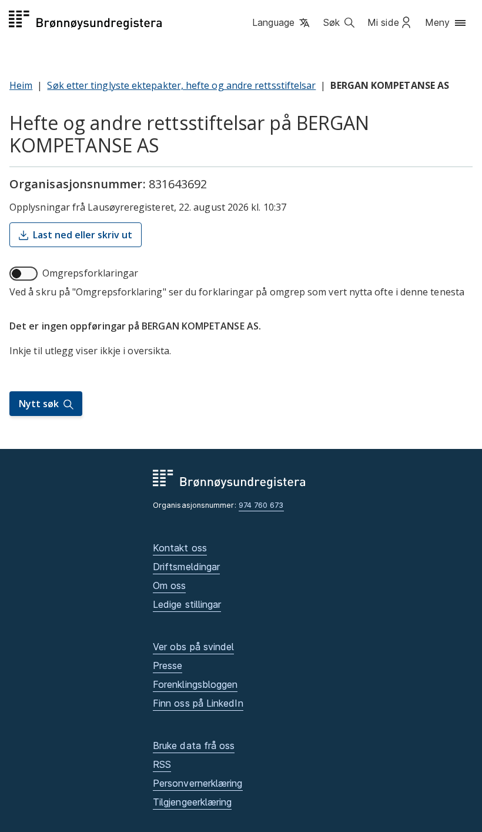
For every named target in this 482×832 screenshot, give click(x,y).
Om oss (169, 585)
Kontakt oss (180, 548)
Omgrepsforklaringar (90, 273)
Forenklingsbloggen (195, 684)
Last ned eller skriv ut (82, 234)
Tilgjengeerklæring (192, 802)
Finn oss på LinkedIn (198, 703)
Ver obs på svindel (193, 647)
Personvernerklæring (198, 783)
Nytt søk (39, 403)
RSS (162, 764)
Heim (20, 85)
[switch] (23, 274)
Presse (167, 665)
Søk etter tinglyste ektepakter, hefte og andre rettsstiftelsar (181, 85)
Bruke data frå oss (194, 745)
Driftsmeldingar (186, 567)
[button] (281, 23)
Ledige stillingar (187, 604)
